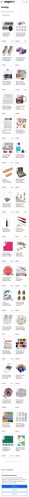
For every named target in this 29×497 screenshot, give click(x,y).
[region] (14, 485)
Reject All (14, 494)
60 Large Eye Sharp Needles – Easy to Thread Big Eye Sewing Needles (6, 353)
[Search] (24, 2)
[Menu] (1, 2)
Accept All (14, 486)
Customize (14, 490)
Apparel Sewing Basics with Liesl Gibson (20, 449)
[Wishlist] (27, 2)
